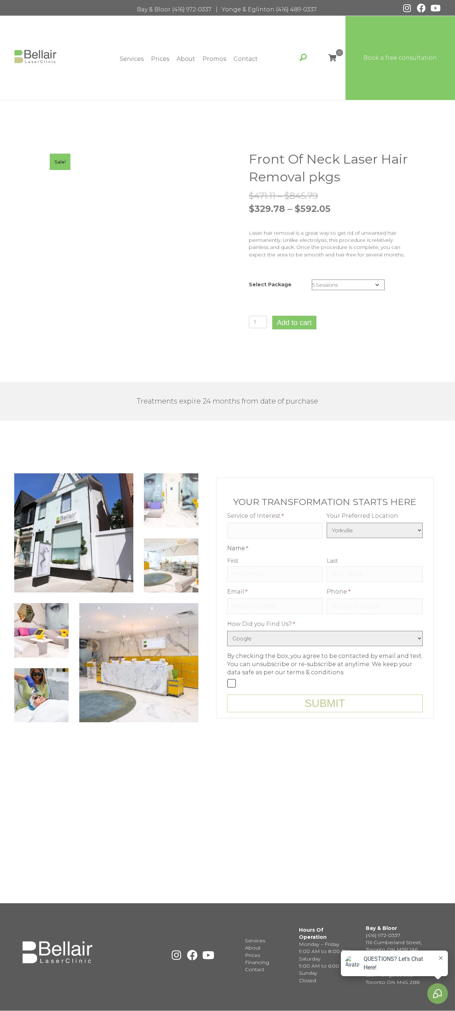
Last (332, 560)
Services (132, 59)
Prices (160, 59)
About (186, 59)
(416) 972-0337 (192, 9)
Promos (214, 59)
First (232, 560)
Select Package (270, 284)
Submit (325, 703)
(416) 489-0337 (296, 9)
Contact (246, 59)
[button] (407, 7)
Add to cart (294, 322)
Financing (257, 962)
